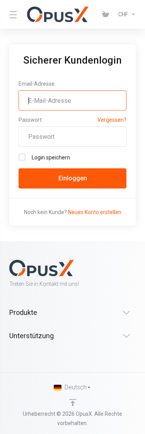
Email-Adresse (37, 84)
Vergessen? (111, 120)
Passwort (30, 120)
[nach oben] (72, 402)
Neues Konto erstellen (94, 212)
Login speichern (51, 157)
